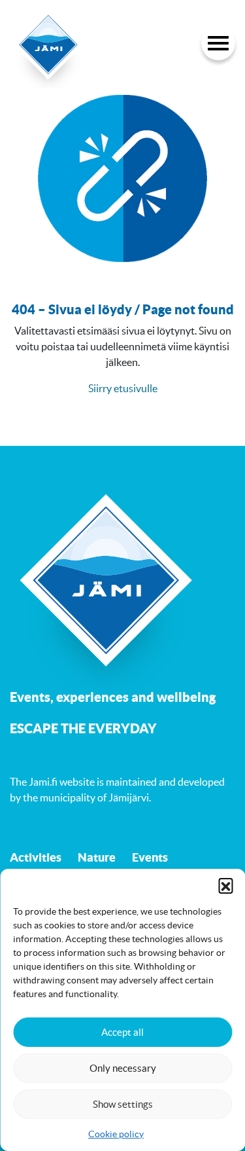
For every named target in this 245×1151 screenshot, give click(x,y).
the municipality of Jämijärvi (86, 797)
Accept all (122, 1032)
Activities (35, 857)
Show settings (123, 1104)
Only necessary (123, 1068)
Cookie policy (116, 1134)
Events (150, 857)
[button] (225, 885)
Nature (97, 857)
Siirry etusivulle (122, 388)
